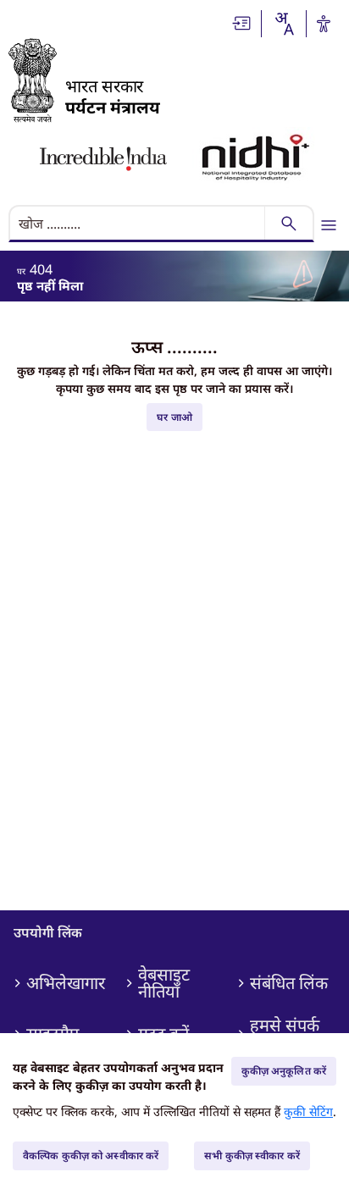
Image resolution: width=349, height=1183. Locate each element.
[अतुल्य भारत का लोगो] (103, 159)
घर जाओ (174, 417)
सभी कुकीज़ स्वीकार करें (252, 1155)
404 (41, 269)
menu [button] (329, 225)
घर (21, 271)
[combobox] (283, 23)
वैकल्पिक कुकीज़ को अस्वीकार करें (90, 1155)
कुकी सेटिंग (308, 1111)
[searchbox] (138, 223)
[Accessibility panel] (323, 23)
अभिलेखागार (65, 983)
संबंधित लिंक (289, 983)
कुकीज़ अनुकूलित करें (283, 1071)
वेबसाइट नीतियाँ (164, 983)
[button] (242, 23)
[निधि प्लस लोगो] (255, 159)
